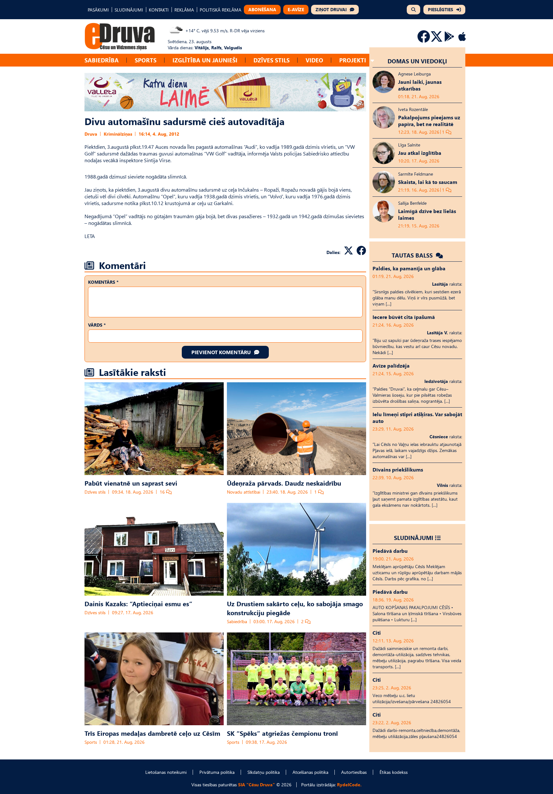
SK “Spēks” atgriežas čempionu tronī (282, 732)
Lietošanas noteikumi (166, 772)
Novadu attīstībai (243, 492)
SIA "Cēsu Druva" (256, 785)
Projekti (352, 60)
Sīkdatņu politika (263, 772)
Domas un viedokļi (417, 61)
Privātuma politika (217, 772)
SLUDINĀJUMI (129, 10)
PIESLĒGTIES (440, 9)
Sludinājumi (413, 538)
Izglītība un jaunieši (204, 60)
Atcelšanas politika (310, 772)
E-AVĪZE (296, 9)
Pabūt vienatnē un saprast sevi (130, 482)
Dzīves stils (271, 60)
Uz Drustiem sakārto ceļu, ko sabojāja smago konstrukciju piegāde (295, 608)
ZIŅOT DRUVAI (331, 9)
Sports (145, 60)
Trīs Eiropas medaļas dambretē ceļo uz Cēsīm (152, 732)
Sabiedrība (101, 60)
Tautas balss (413, 255)
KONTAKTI (159, 10)
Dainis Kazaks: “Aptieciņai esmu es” (138, 603)
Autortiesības (354, 772)
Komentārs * (103, 282)
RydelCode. (349, 785)
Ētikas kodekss (394, 772)
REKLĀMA (184, 10)
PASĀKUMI (98, 10)
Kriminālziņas (118, 134)
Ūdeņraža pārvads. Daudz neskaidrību (284, 482)
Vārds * (97, 325)
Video (314, 60)
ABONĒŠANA (262, 9)
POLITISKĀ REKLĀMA (220, 10)
